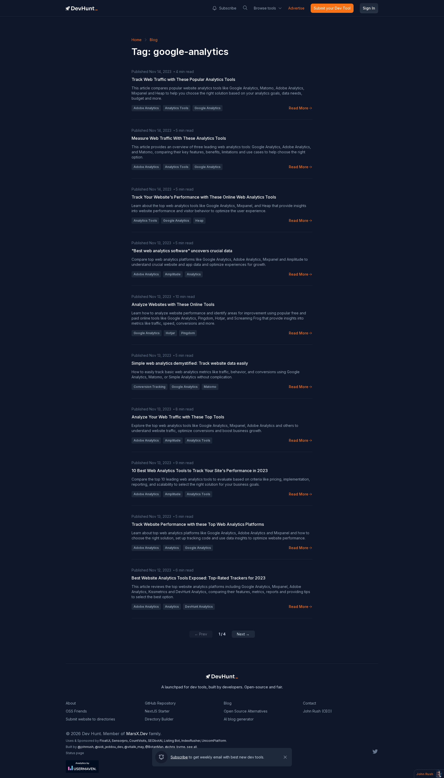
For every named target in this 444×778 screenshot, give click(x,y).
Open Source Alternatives (245, 711)
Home (137, 40)
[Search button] (245, 7)
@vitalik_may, (134, 747)
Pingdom (188, 333)
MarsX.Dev (137, 733)
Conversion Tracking (149, 387)
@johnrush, (86, 747)
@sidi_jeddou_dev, (109, 747)
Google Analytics (207, 108)
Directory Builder (159, 719)
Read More (298, 108)
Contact (309, 703)
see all (192, 747)
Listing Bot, (172, 741)
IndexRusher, (191, 741)
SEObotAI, (156, 741)
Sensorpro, (120, 741)
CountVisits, (138, 741)
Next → (243, 634)
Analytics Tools (176, 108)
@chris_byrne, (176, 747)
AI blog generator (239, 719)
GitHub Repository (160, 703)
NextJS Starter (157, 711)
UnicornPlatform (214, 741)
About (71, 703)
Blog (154, 40)
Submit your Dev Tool (332, 8)
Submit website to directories (90, 719)
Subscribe (227, 8)
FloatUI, (106, 741)
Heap (199, 220)
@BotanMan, (155, 747)
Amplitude (173, 274)
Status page (75, 753)
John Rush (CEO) (317, 711)
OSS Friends (76, 711)
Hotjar (170, 333)
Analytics (194, 274)
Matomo (210, 387)
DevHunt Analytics (199, 606)
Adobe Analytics (146, 108)
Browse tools (265, 8)
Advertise (296, 8)
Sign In (369, 8)
